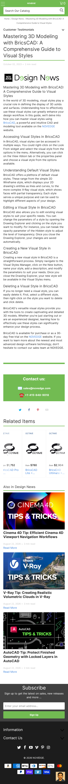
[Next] (60, 453)
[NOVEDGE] (32, 3)
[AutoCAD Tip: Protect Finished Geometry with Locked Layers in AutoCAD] (34, 630)
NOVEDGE (48, 126)
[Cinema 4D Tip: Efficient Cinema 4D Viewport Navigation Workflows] (34, 510)
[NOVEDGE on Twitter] (19, 747)
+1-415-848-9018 (37, 395)
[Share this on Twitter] (20, 409)
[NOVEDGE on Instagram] (48, 747)
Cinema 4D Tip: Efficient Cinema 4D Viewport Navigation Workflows (33, 535)
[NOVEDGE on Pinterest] (42, 747)
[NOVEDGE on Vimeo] (36, 747)
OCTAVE (29, 433)
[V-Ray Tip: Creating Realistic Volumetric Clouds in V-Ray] (34, 570)
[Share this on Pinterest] (38, 409)
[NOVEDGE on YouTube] (30, 747)
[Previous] (7, 453)
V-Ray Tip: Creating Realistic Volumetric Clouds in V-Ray (27, 595)
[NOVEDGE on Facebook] (25, 747)
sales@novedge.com (37, 388)
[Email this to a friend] (47, 409)
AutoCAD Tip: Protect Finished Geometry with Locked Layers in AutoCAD (30, 656)
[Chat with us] (60, 776)
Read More (10, 547)
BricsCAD (9, 122)
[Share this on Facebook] (29, 409)
